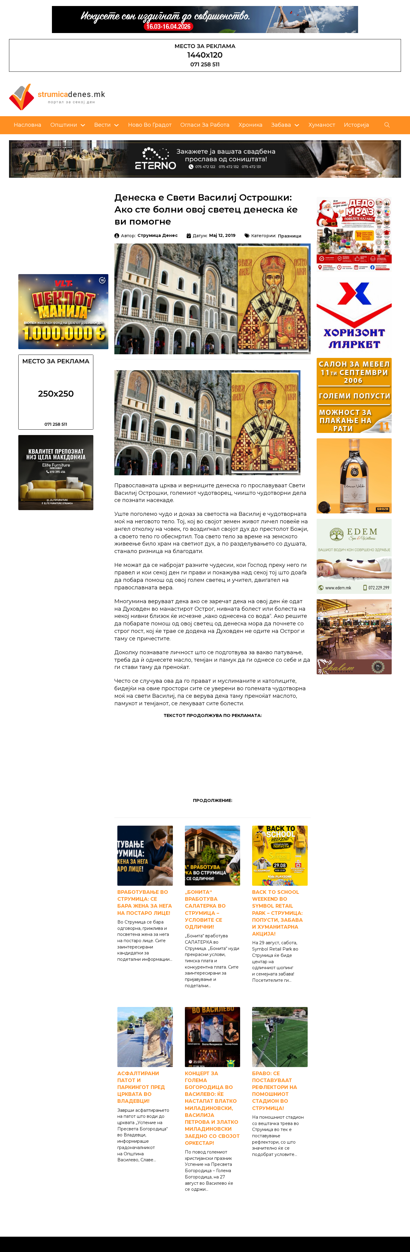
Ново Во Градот (150, 125)
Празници (289, 236)
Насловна (27, 125)
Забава (281, 125)
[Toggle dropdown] (83, 125)
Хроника (251, 125)
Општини (63, 125)
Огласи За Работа (205, 125)
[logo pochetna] (57, 96)
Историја (356, 125)
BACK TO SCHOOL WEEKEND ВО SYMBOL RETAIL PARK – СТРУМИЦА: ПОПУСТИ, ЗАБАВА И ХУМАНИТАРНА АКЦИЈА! (277, 913)
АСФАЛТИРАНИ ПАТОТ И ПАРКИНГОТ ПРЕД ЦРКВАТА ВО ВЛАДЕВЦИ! (141, 1087)
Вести (102, 125)
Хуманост (322, 125)
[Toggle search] (387, 125)
